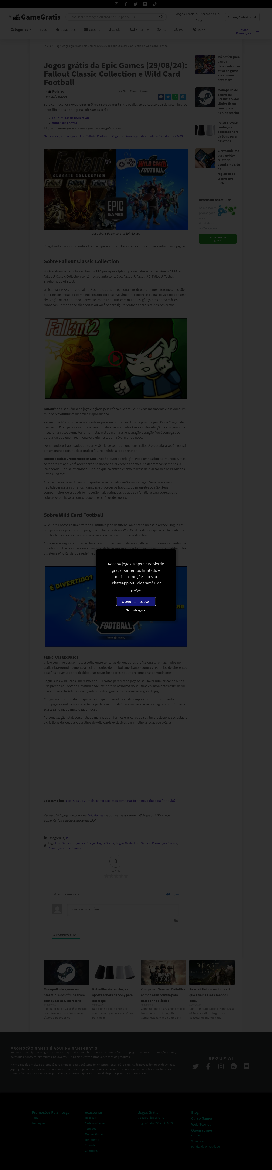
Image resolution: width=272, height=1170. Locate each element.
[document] (136, 585)
